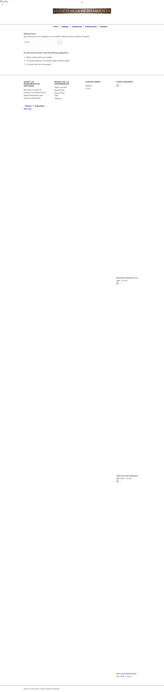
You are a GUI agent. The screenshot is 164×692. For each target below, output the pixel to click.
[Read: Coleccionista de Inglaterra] (118, 283)
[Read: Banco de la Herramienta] (118, 481)
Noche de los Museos (124, 277)
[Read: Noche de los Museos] (118, 86)
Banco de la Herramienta (125, 673)
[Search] (110, 26)
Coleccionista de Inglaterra (126, 475)
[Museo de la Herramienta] (82, 15)
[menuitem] (56, 26)
